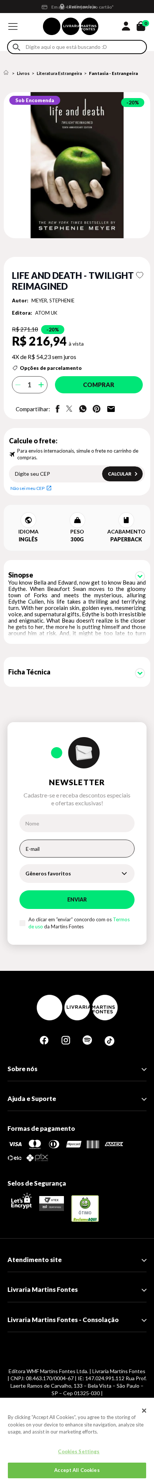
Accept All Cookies (76, 1470)
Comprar (98, 384)
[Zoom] (77, 165)
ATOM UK (46, 313)
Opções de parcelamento (51, 368)
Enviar (77, 899)
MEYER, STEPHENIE (52, 300)
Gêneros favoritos (48, 873)
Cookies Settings (78, 1451)
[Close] (144, 1410)
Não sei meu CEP (27, 488)
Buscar (16, 47)
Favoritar (139, 275)
